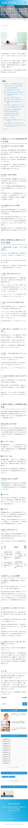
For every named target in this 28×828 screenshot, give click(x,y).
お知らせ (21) (11, 776)
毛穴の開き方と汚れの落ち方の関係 (14, 85)
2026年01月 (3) (6, 754)
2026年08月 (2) (6, 739)
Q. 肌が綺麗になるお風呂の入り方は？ (15, 123)
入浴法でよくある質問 (9, 117)
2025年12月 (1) (6, 756)
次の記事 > (24, 697)
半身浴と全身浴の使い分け (12, 115)
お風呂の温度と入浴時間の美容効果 (12, 109)
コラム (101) (5, 776)
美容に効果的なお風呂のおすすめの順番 (13, 92)
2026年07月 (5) (6, 741)
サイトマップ (9, 815)
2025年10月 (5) (6, 761)
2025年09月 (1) (6, 763)
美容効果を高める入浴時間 (12, 113)
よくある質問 (7, 796)
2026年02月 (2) (6, 752)
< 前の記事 (3, 697)
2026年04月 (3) (6, 748)
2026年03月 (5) (6, 750)
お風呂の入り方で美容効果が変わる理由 (13, 83)
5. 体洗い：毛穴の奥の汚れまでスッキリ (15, 105)
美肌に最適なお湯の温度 (12, 111)
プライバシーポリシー (11, 812)
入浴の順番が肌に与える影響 (13, 89)
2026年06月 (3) (6, 743)
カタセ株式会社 (9, 818)
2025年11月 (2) (6, 758)
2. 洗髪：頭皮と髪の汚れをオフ (13, 97)
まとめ (5, 128)
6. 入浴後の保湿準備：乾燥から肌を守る (15, 107)
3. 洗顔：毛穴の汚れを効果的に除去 (14, 99)
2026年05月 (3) (6, 745)
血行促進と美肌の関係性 (12, 87)
